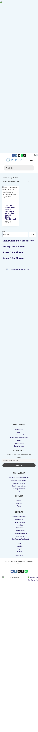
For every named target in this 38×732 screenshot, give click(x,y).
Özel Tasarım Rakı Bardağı (20, 539)
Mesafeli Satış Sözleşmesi (19, 437)
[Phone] (22, 571)
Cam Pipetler (20, 536)
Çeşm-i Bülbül (19, 519)
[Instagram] (16, 155)
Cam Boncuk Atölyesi (19, 486)
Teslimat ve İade (19, 435)
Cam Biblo (20, 525)
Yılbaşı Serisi (19, 555)
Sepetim (19, 503)
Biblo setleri (20, 528)
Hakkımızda (19, 429)
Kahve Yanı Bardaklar (20, 533)
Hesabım (19, 500)
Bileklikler (20, 546)
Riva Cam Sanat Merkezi (19, 480)
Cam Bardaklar (20, 530)
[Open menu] (32, 160)
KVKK (19, 440)
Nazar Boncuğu (20, 522)
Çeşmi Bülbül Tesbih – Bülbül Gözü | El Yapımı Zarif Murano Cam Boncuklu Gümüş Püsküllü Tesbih (10, 212)
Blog (19, 491)
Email (19, 457)
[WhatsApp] (22, 155)
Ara (3, 231)
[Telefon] (19, 155)
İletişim (19, 432)
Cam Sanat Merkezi (19, 483)
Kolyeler (19, 549)
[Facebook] (13, 155)
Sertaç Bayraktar (19, 489)
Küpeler (19, 551)
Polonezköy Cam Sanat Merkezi (19, 477)
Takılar (19, 543)
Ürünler (19, 506)
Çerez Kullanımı (19, 446)
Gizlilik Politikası (19, 443)
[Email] (24, 155)
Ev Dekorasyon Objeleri (19, 516)
